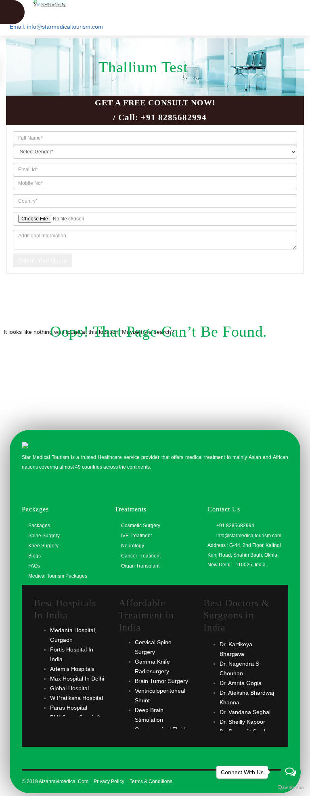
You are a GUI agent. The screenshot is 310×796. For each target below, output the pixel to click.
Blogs (34, 556)
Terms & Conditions (151, 781)
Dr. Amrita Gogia (241, 683)
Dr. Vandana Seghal (245, 712)
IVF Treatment (136, 535)
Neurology (132, 546)
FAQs (34, 566)
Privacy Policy (109, 781)
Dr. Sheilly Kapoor (242, 721)
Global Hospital (69, 688)
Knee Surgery (43, 546)
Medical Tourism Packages (57, 576)
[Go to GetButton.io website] (291, 787)
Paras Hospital (68, 707)
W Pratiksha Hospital (76, 698)
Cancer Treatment (141, 556)
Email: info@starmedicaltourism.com (56, 26)
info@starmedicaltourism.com (248, 535)
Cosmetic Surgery (140, 525)
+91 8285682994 (174, 117)
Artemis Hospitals (72, 669)
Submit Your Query (42, 260)
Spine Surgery (44, 535)
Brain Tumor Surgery (161, 681)
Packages (39, 525)
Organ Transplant (140, 566)
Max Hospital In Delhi (77, 678)
